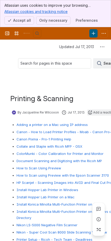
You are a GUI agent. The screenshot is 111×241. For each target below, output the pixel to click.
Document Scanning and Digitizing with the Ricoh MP (59, 161)
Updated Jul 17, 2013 (76, 46)
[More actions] (102, 47)
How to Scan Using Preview (39, 168)
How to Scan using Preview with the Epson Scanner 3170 (63, 175)
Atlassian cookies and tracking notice (36, 11)
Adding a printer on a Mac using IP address (52, 125)
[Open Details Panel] (98, 219)
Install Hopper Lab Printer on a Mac (46, 197)
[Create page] (98, 229)
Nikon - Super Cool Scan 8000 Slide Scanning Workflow (62, 232)
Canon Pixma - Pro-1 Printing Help (44, 139)
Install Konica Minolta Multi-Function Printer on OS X (59, 204)
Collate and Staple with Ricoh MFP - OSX (49, 146)
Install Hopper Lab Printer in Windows (47, 190)
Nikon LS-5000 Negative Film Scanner (47, 225)
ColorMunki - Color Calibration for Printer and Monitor (60, 154)
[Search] (37, 33)
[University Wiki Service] (27, 33)
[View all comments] (98, 209)
